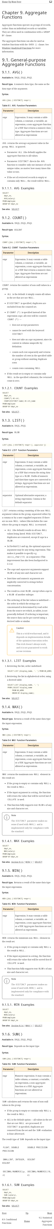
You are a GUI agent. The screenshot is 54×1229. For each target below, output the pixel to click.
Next (14, 1)
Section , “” (22, 862)
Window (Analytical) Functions (17, 48)
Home (5, 1)
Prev (19, 1)
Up (9, 1)
